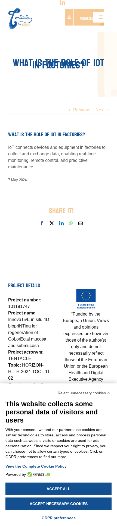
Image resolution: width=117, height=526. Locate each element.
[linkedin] (62, 2)
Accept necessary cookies (59, 504)
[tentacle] (20, 10)
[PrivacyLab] (38, 474)
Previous (81, 110)
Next (100, 110)
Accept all (58, 489)
